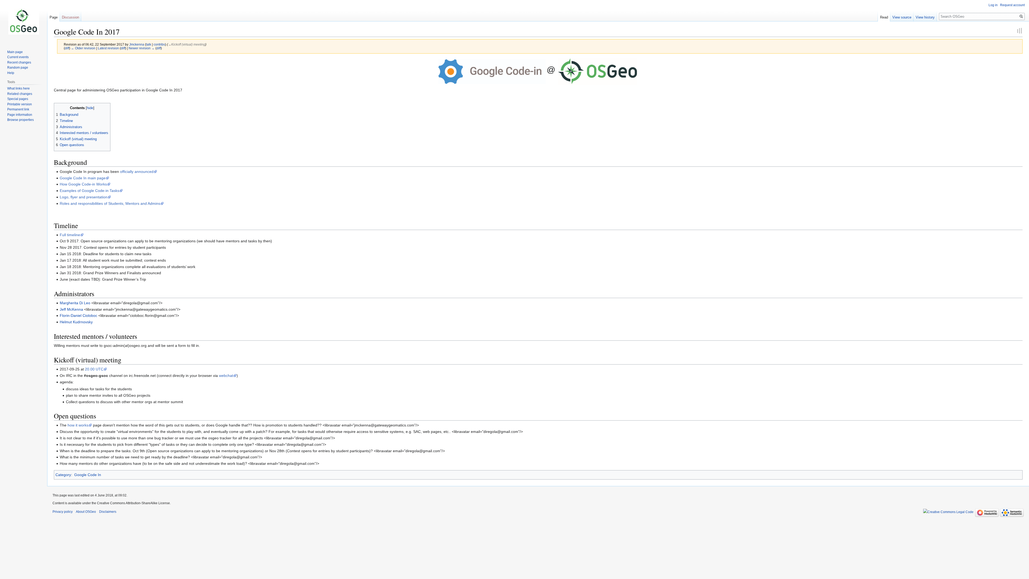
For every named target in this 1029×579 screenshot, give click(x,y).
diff (67, 48)
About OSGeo (86, 512)
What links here (18, 88)
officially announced (137, 171)
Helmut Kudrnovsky (76, 322)
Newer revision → (142, 48)
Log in (993, 5)
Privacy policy (63, 512)
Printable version (19, 104)
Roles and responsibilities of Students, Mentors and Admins (110, 203)
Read (884, 17)
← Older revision (83, 48)
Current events (18, 57)
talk (148, 44)
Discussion (70, 17)
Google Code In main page (83, 178)
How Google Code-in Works (83, 184)
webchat (226, 375)
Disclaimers (107, 512)
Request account (1012, 5)
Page (54, 17)
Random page (17, 67)
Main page (15, 52)
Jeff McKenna (71, 309)
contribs (159, 44)
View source (901, 17)
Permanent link (18, 109)
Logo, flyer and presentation (83, 197)
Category (63, 475)
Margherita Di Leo (75, 303)
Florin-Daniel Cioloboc (78, 315)
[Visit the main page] (23, 21)
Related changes (19, 94)
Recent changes (19, 62)
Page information (19, 115)
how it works (78, 425)
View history (925, 17)
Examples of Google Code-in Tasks (89, 190)
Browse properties (20, 120)
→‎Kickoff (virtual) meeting (186, 44)
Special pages (17, 99)
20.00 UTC (94, 369)
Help (10, 73)
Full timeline (70, 235)
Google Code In (87, 475)
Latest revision (108, 48)
